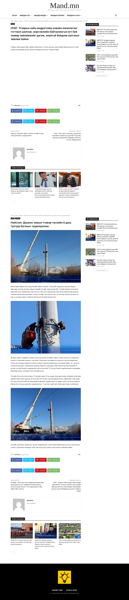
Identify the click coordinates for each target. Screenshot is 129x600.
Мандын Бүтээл (73, 15)
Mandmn (17, 105)
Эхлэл (14, 15)
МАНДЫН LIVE (25, 15)
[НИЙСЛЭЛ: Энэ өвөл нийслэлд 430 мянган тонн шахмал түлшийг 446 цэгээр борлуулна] (90, 32)
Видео (21, 21)
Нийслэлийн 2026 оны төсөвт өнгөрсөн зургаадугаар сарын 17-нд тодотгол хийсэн (22, 191)
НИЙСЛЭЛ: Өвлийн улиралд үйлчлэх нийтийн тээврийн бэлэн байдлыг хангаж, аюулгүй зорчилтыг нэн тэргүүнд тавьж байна (107, 44)
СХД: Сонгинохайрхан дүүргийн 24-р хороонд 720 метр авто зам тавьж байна (107, 57)
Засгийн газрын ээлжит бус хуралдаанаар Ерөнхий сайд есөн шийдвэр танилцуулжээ (106, 67)
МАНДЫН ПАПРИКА (57, 15)
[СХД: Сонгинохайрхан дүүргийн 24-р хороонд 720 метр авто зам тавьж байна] (90, 57)
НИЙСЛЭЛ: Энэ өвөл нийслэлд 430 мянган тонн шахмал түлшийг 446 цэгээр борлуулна (107, 31)
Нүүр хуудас (14, 21)
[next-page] (15, 201)
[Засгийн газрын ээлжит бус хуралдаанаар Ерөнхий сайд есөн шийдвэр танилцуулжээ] (90, 68)
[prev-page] (12, 201)
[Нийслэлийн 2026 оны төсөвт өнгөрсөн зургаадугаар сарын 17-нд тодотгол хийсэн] (22, 179)
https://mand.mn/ (31, 152)
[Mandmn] (12, 105)
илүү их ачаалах (101, 76)
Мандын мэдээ (40, 15)
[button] (115, 16)
